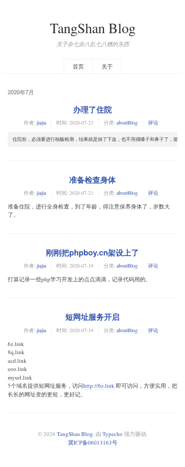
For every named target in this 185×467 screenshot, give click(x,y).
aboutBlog (127, 122)
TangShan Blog (93, 28)
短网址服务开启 (92, 316)
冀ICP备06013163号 (92, 442)
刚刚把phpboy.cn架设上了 (92, 252)
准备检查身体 (92, 179)
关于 (107, 66)
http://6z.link (98, 385)
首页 (78, 66)
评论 (153, 122)
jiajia (41, 122)
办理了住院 (92, 109)
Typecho (112, 434)
